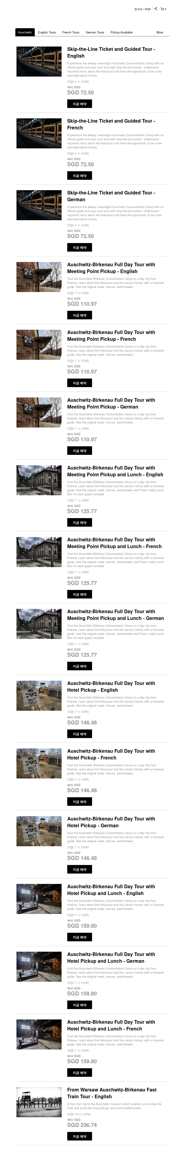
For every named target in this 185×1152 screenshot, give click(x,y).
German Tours (95, 32)
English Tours (47, 32)
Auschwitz (25, 32)
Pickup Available (121, 32)
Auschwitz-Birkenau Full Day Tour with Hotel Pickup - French (111, 754)
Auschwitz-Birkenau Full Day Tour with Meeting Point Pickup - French (111, 335)
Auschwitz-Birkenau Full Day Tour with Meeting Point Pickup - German (111, 403)
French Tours (70, 32)
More (160, 32)
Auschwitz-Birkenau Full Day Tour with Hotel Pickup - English (111, 686)
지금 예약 (79, 103)
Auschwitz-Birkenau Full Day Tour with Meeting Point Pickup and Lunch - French (114, 542)
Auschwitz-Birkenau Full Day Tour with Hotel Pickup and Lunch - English (111, 889)
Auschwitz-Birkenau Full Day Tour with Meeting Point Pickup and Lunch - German (115, 614)
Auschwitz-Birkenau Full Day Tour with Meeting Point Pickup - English (111, 267)
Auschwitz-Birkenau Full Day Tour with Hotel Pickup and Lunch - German (111, 957)
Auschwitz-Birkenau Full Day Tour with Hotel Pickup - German (111, 822)
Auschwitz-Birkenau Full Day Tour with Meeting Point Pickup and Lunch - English (115, 471)
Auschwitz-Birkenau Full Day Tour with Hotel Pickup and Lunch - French (111, 1025)
